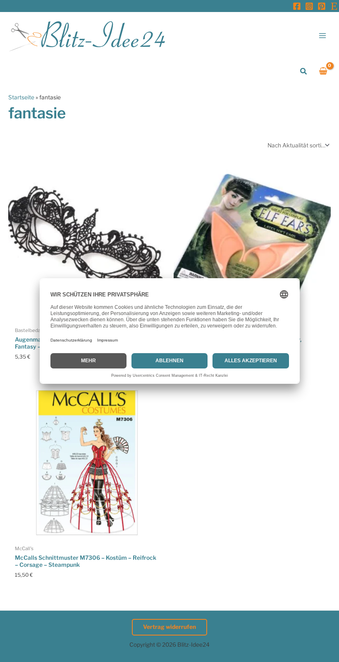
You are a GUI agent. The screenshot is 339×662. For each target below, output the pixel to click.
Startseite (21, 97)
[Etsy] (334, 6)
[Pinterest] (322, 6)
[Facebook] (297, 6)
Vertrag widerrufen (169, 626)
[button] (304, 71)
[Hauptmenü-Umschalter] (323, 35)
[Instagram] (309, 6)
